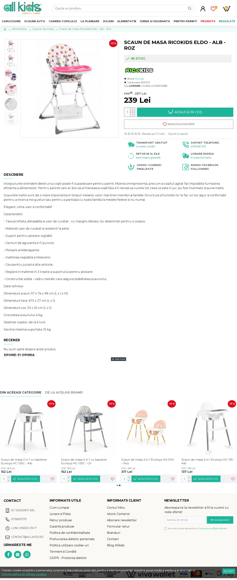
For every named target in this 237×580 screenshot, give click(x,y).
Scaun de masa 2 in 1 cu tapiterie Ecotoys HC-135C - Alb (24, 461)
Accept (229, 571)
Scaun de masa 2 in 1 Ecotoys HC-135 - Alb (208, 461)
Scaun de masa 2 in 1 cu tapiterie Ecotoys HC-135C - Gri (84, 461)
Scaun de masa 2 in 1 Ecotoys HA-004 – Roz (147, 461)
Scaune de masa (43, 29)
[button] (117, 485)
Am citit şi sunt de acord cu (197, 528)
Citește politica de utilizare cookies (24, 574)
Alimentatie (19, 29)
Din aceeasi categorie (20, 392)
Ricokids (139, 78)
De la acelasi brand (64, 392)
